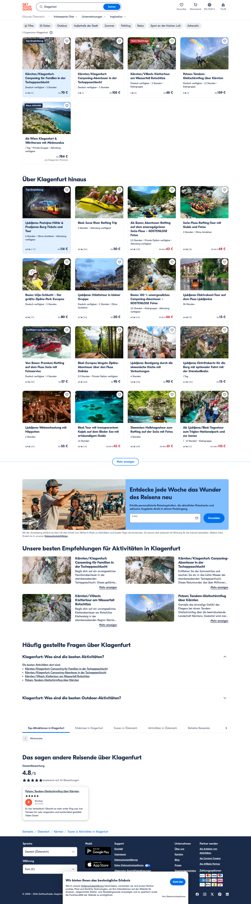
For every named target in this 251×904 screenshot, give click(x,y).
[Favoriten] (181, 5)
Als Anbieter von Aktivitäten (208, 850)
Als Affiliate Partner (210, 863)
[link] (46, 67)
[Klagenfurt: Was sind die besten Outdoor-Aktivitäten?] (225, 698)
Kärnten (58, 831)
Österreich (44, 831)
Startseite (27, 831)
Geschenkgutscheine (185, 870)
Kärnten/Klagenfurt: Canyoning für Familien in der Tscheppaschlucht (66, 668)
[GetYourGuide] (27, 6)
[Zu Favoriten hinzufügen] (67, 41)
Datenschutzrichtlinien (56, 536)
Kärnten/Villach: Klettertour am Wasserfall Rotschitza (57, 676)
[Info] (51, 33)
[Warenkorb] (195, 5)
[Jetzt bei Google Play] (98, 851)
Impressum (120, 854)
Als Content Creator (210, 858)
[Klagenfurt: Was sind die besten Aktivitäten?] (225, 656)
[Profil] (223, 5)
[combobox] (69, 7)
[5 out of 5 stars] (55, 796)
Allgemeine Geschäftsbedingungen (132, 870)
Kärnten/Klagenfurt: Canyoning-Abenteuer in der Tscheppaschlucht (65, 672)
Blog (177, 859)
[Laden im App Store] (98, 865)
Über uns (179, 848)
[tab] (46, 728)
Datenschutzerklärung (126, 859)
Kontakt (118, 848)
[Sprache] (209, 5)
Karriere (179, 854)
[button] (46, 67)
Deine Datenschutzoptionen (129, 865)
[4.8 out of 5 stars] (32, 780)
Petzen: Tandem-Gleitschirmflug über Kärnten (52, 680)
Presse (178, 865)
